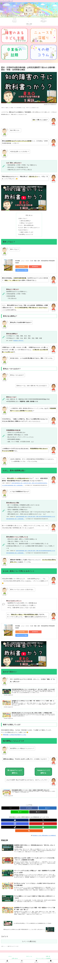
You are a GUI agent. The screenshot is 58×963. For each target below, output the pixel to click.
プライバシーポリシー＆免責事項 (43, 958)
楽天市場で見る (35, 266)
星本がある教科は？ (26, 220)
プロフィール (29, 956)
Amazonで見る (22, 266)
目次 (27, 215)
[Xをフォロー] (43, 820)
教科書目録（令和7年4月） (18, 340)
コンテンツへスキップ (6, 1)
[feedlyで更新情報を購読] (43, 827)
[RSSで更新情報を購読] (29, 830)
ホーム (10, 956)
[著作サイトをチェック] (15, 820)
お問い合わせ (15, 958)
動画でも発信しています (27, 232)
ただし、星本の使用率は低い (26, 225)
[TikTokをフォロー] (15, 827)
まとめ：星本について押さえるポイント (29, 227)
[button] (38, 811)
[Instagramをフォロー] (15, 823)
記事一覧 (48, 956)
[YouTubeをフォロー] (43, 823)
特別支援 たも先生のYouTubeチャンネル (14, 734)
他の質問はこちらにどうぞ (26, 234)
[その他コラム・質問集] (43, 52)
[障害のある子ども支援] (14, 35)
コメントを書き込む (29, 941)
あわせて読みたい (23, 230)
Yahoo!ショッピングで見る (22, 270)
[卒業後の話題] (14, 52)
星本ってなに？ (23, 218)
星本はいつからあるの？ (27, 223)
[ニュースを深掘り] (43, 35)
